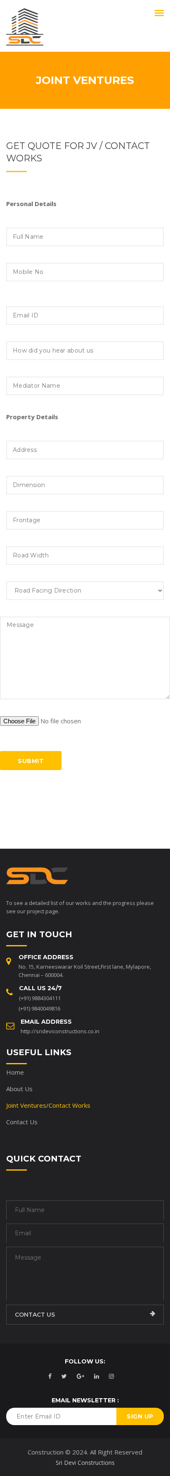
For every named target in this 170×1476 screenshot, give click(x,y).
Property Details (32, 417)
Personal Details (31, 203)
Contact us (35, 1314)
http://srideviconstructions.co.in (60, 1031)
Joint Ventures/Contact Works (48, 1105)
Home (15, 1072)
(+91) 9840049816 (39, 1008)
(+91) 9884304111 (40, 998)
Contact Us (22, 1122)
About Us (19, 1089)
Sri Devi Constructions (85, 1462)
